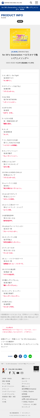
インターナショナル (8, 394)
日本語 (25, 391)
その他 (4, 402)
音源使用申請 (26, 396)
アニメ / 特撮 (6, 384)
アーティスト (26, 384)
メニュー (36, 3)
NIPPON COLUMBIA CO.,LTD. (12, 3)
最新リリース (26, 378)
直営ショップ (26, 386)
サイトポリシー (26, 412)
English (31, 391)
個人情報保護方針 (14, 412)
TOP (2, 363)
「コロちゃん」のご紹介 (29, 404)
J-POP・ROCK (7, 378)
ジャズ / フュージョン (8, 391)
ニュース (24, 381)
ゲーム (4, 399)
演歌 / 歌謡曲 (6, 381)
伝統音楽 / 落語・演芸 (8, 396)
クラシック (5, 389)
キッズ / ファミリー (8, 386)
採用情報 (24, 394)
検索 (31, 3)
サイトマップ (26, 407)
